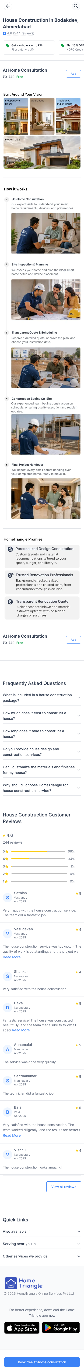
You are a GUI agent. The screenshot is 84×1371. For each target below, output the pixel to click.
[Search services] (76, 6)
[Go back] (8, 6)
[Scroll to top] (74, 621)
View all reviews (63, 1187)
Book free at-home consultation (42, 1362)
